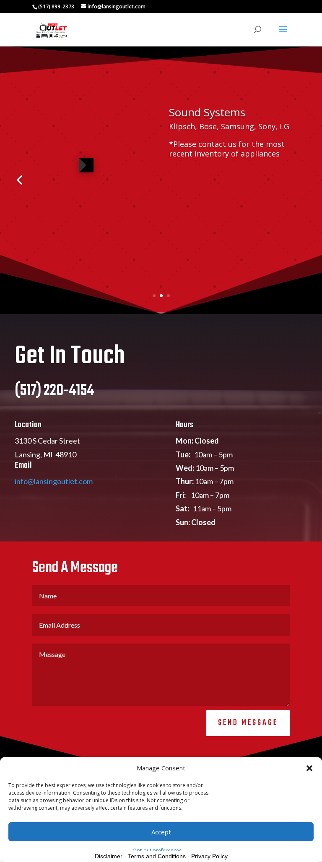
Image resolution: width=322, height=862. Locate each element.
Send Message (248, 723)
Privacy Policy (209, 856)
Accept (161, 832)
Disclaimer (108, 856)
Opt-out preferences (157, 850)
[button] (309, 768)
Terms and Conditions (157, 856)
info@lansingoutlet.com (54, 481)
